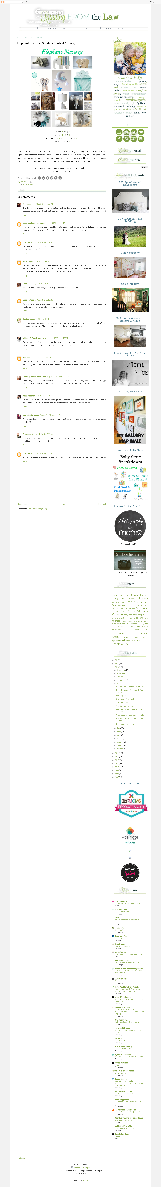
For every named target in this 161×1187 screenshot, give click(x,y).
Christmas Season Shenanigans (127, 1022)
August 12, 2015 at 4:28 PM (38, 262)
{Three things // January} (124, 1093)
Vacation (117, 614)
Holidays (143, 598)
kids (146, 623)
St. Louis (131, 611)
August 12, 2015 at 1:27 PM (54, 223)
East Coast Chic (121, 979)
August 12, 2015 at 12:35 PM (41, 204)
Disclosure (22, 1158)
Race (118, 608)
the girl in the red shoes (124, 1071)
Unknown (26, 242)
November (121, 673)
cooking (139, 618)
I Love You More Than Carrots (127, 987)
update (116, 644)
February (120, 745)
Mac (129, 602)
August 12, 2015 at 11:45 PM (56, 338)
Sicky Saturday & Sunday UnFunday (130, 715)
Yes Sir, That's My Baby (125, 706)
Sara (25, 262)
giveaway (144, 621)
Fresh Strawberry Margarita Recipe (127, 903)
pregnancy (143, 633)
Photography (105, 28)
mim (138, 626)
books (145, 615)
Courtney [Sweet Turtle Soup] (34, 377)
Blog (38, 28)
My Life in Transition (123, 1055)
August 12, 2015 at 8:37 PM (47, 300)
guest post (116, 624)
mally (133, 626)
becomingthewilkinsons (33, 223)
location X (115, 627)
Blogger (85, 1180)
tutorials (145, 641)
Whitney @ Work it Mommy (34, 338)
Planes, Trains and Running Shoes (129, 969)
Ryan (123, 608)
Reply (25, 215)
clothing (132, 618)
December (121, 670)
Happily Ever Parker (123, 1134)
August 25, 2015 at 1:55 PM (41, 453)
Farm (146, 595)
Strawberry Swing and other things (129, 1118)
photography (118, 633)
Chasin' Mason (121, 1079)
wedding (125, 644)
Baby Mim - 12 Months (125, 724)
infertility (141, 624)
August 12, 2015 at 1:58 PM (41, 242)
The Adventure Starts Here (125, 1110)
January (120, 749)
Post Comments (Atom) (37, 509)
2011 (117, 763)
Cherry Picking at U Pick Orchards (127, 962)
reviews (127, 637)
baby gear (128, 615)
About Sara (51, 28)
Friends (123, 598)
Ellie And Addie (121, 901)
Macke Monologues (123, 997)
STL (127, 608)
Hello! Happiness (122, 1100)
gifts (138, 621)
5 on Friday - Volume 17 (125, 699)
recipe (115, 636)
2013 (117, 757)
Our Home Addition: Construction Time (129, 1057)
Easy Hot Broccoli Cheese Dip (125, 1128)
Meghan (26, 204)
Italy (123, 602)
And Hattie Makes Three (124, 1126)
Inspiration (115, 602)
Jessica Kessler (29, 300)
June (119, 732)
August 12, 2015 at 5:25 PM (38, 284)
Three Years (119, 938)
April (119, 739)
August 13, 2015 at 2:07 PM (46, 396)
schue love (119, 928)
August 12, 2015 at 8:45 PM (40, 319)
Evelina (26, 319)
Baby (127, 595)
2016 (117, 664)
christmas (123, 618)
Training (144, 611)
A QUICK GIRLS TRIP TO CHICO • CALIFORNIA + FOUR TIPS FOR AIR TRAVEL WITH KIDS (130, 1012)
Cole (25, 284)
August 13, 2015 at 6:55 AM (40, 357)
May (119, 735)
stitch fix (129, 641)
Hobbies (132, 599)
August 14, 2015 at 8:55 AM (42, 434)
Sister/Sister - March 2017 (124, 1120)
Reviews (121, 28)
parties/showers (141, 630)
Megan (26, 357)
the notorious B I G (121, 1040)
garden (124, 621)
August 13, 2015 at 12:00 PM (58, 377)
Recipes (65, 28)
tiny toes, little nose (122, 1028)
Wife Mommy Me (121, 1020)
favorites (116, 621)
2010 (117, 767)
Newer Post (22, 504)
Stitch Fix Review (122, 703)
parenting (128, 630)
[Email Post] (31, 182)
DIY (141, 595)
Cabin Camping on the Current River (130, 687)
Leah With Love (121, 909)
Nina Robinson (29, 396)
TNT (138, 611)
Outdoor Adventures (84, 28)
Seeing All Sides (121, 1063)
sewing (145, 637)
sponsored (118, 640)
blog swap (137, 615)
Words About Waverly (123, 1046)
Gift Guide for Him (121, 930)
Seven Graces (120, 952)
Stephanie (27, 434)
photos (131, 633)
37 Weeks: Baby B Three (123, 1048)
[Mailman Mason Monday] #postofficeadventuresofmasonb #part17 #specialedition (130, 1083)
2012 (117, 760)
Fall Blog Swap (122, 696)
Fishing (115, 598)
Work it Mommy (121, 944)
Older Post (101, 504)
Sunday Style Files (121, 981)
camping (115, 618)
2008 (117, 774)
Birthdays (135, 595)
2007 (117, 777)
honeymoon (132, 624)
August (120, 684)
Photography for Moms (133, 605)
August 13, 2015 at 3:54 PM (50, 415)
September (121, 680)
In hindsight (119, 1136)
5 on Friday (117, 595)
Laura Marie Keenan (31, 415)
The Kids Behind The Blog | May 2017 (128, 1112)
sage (137, 637)
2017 (117, 660)
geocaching (131, 621)
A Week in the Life (121, 1073)
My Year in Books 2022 (123, 946)
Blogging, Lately (120, 1065)
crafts (146, 618)
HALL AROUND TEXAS (123, 1091)
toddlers (137, 640)
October (120, 677)
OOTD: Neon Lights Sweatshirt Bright (128, 954)
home (25, 184)
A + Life (117, 918)
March (119, 742)
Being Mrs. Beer (121, 936)
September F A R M (122, 1008)
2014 (117, 753)
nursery (30, 184)
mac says (125, 627)
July (118, 728)
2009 (117, 770)
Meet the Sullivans (122, 960)
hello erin (118, 1038)
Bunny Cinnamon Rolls (123, 911)
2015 (117, 667)
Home (62, 504)
